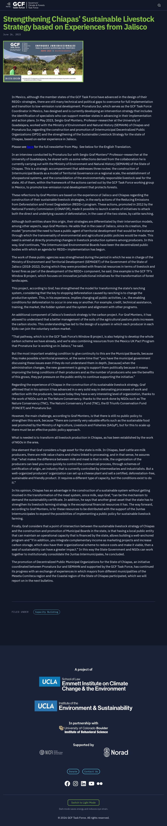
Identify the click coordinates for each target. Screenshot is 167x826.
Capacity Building (46, 611)
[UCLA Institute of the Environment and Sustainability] (83, 706)
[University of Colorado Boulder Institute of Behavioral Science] (83, 729)
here (30, 147)
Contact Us (91, 771)
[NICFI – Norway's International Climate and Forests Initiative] (51, 752)
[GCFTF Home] (29, 5)
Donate (73, 771)
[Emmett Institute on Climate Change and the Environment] (83, 684)
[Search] (159, 5)
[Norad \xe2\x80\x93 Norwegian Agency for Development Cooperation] (116, 752)
